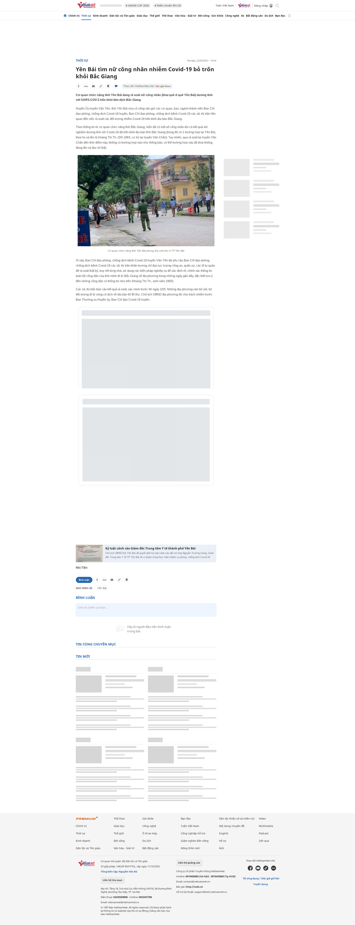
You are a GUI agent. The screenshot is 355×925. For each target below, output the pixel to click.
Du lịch (269, 15)
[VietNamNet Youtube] (258, 869)
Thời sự (86, 15)
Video (262, 818)
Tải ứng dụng (251, 878)
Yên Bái (102, 588)
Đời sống (203, 15)
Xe (242, 15)
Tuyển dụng (260, 884)
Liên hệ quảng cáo (189, 862)
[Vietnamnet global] (244, 7)
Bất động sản (254, 15)
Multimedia (266, 826)
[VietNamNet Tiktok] (265, 869)
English (223, 833)
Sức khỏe (217, 15)
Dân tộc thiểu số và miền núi (237, 818)
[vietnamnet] (87, 9)
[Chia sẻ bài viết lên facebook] (78, 86)
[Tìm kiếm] (277, 5)
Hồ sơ (222, 840)
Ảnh (221, 848)
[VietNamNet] (65, 15)
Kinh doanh (100, 15)
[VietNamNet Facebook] (250, 869)
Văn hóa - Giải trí (185, 15)
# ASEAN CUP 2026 (137, 5)
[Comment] (116, 86)
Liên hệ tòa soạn (112, 880)
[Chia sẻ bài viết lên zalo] (86, 86)
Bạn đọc (280, 15)
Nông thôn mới (190, 848)
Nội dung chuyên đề (231, 826)
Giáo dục (142, 15)
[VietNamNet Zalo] (273, 869)
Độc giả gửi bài (270, 878)
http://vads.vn (194, 886)
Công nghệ (232, 15)
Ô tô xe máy (149, 833)
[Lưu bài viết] (108, 86)
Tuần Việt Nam (225, 5)
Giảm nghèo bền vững (195, 840)
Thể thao (167, 15)
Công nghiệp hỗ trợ (193, 833)
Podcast (263, 833)
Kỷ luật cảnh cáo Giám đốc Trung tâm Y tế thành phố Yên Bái (150, 548)
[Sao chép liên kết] (101, 86)
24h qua (264, 840)
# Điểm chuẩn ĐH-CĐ (168, 5)
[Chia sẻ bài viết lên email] (93, 86)
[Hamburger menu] (289, 16)
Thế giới (155, 15)
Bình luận (84, 579)
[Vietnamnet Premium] (87, 820)
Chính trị (74, 15)
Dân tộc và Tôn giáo (122, 15)
